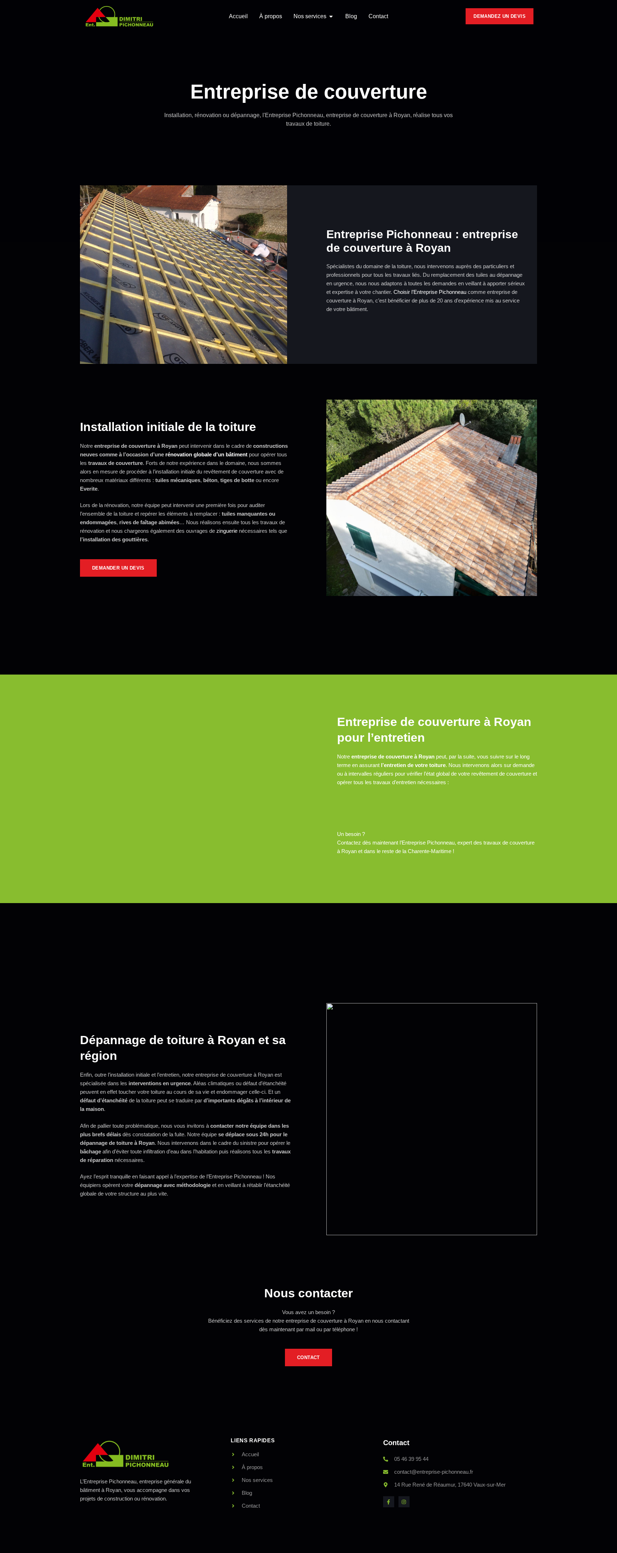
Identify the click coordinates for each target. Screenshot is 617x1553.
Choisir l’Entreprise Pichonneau (429, 292)
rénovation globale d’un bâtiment (207, 454)
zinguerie (226, 531)
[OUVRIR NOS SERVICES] (331, 16)
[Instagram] (404, 1501)
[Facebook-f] (388, 1501)
